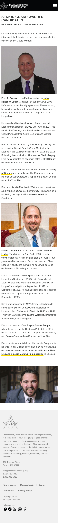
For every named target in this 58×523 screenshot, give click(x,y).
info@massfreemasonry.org (15, 471)
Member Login (27, 485)
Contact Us (8, 490)
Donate (42, 485)
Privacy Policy (25, 490)
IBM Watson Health (34, 194)
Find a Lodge (9, 485)
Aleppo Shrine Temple (38, 325)
